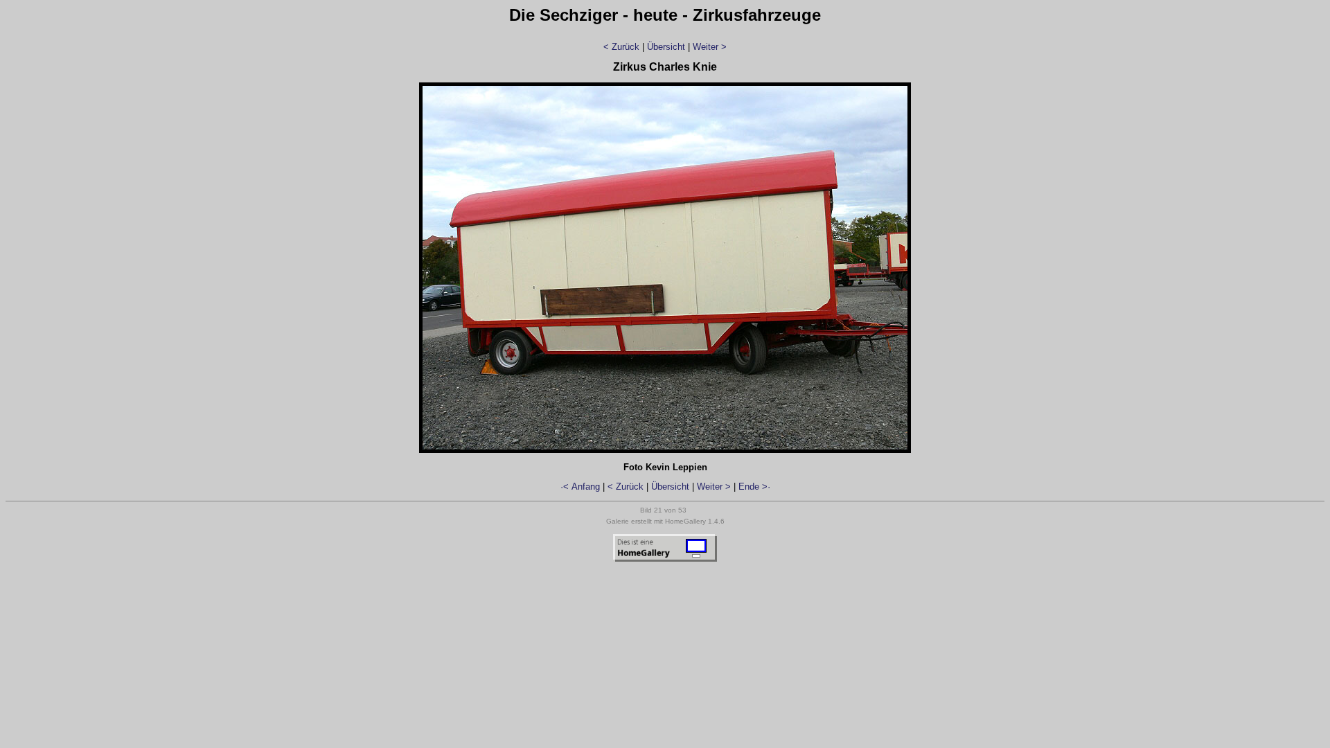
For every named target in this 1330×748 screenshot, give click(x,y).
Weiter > (710, 47)
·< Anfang (580, 486)
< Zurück (621, 47)
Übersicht (666, 47)
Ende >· (754, 486)
